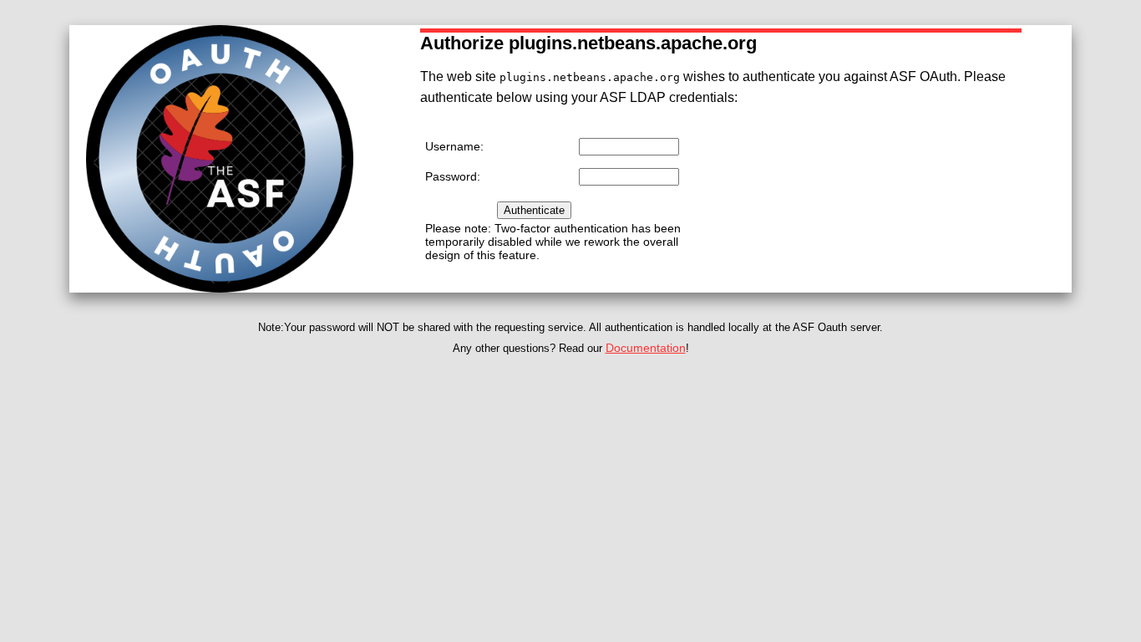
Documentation (646, 347)
